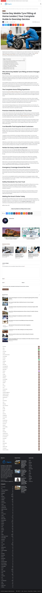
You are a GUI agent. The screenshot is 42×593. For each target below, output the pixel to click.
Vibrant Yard (5, 446)
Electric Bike (3, 518)
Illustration (4, 438)
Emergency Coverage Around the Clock (10, 66)
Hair (3, 402)
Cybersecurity (5, 433)
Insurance (4, 423)
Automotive (5, 400)
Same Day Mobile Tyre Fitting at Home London (21, 208)
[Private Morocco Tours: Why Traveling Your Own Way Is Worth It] (5, 331)
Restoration (5, 443)
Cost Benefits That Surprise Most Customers (11, 64)
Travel (4, 359)
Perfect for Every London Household (10, 65)
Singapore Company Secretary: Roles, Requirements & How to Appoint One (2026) (19, 255)
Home (4, 8)
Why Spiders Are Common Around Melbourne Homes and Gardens (21, 320)
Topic (4, 441)
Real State (4, 369)
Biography (3, 493)
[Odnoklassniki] (21, 25)
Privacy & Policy (30, 591)
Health (2, 534)
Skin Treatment (5, 405)
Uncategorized (5, 366)
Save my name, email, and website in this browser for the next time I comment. (16, 286)
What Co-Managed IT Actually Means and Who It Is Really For (20, 315)
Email (3, 282)
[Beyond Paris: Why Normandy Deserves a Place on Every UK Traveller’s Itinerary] (5, 313)
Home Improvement (6, 354)
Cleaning (2, 501)
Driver (4, 418)
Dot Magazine (5, 591)
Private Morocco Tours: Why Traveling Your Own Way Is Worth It (20, 329)
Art (1, 488)
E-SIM (4, 408)
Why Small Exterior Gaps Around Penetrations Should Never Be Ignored (7, 255)
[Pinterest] (13, 25)
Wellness (4, 403)
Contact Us (31, 481)
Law (3, 387)
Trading (30, 478)
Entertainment (5, 367)
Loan (2, 545)
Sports (4, 410)
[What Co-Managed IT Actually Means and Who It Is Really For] (5, 317)
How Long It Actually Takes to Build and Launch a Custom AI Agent (21, 302)
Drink (4, 430)
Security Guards (4, 561)
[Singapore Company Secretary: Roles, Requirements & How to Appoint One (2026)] (21, 250)
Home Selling (5, 426)
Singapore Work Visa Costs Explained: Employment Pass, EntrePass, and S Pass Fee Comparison (33, 255)
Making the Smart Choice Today (9, 68)
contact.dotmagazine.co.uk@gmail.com (7, 481)
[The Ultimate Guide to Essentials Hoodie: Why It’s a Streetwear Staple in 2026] (5, 308)
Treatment (4, 448)
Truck (4, 444)
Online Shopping (5, 395)
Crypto (4, 374)
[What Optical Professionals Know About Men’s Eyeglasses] (5, 326)
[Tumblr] (11, 25)
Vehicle (4, 382)
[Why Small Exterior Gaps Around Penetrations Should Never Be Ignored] (8, 250)
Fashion (2, 521)
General (4, 390)
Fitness (4, 385)
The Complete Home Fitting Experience (10, 61)
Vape (4, 407)
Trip (2, 577)
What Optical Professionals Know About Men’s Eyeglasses (20, 325)
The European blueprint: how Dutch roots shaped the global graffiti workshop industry (24, 464)
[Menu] (1, 4)
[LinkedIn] (8, 25)
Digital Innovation (4, 509)
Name (3, 278)
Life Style (4, 351)
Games (4, 371)
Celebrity (4, 361)
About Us (25, 591)
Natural (4, 425)
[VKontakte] (18, 25)
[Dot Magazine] (8, 4)
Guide (4, 362)
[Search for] (40, 4)
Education (4, 364)
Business (7, 8)
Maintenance (5, 397)
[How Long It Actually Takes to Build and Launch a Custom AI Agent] (5, 304)
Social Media (5, 379)
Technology (5, 356)
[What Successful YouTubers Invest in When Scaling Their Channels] (5, 335)
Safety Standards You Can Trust (9, 67)
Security (4, 413)
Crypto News (5, 420)
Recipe (4, 428)
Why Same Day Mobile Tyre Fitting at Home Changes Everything (14, 60)
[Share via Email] (29, 213)
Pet (3, 384)
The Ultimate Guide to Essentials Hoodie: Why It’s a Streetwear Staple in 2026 (19, 0)
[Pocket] (23, 25)
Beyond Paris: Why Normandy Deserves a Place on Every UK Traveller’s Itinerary (23, 311)
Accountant (3, 486)
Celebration (5, 415)
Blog (3, 348)
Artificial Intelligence (6, 392)
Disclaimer (35, 591)
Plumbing (4, 431)
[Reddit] (16, 25)
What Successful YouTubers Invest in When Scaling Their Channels (21, 334)
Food (4, 372)
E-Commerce (5, 436)
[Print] (31, 213)
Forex (30, 475)
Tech (4, 349)
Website (23, 282)
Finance (4, 377)
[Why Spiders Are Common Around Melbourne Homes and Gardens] (5, 322)
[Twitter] (6, 25)
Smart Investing (5, 449)
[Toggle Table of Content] (24, 59)
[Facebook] (3, 25)
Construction (5, 389)
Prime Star (11, 218)
